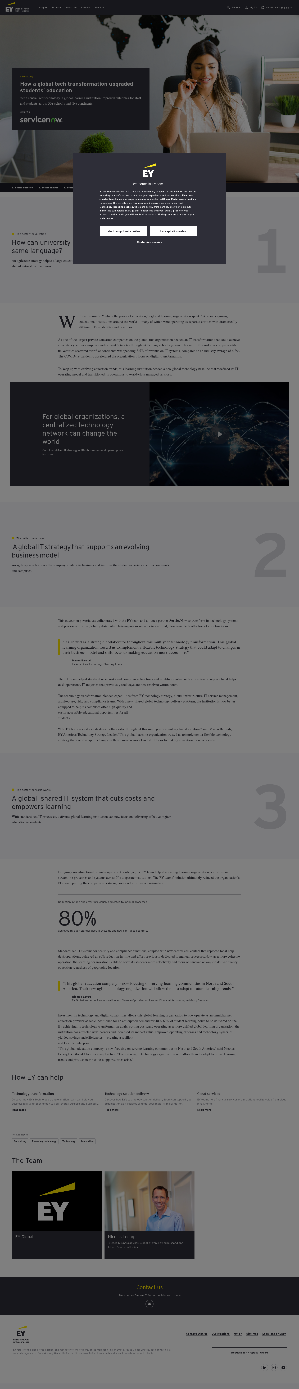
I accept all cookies (173, 231)
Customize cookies (149, 242)
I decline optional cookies (123, 231)
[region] (149, 208)
